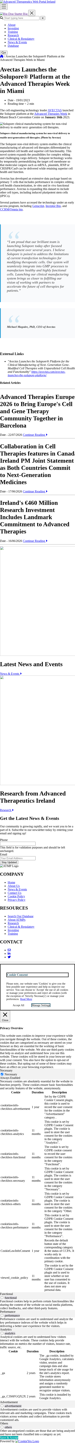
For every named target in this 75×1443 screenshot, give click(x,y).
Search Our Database (20, 916)
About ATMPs (16, 919)
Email (3, 854)
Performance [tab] (7, 1311)
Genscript (38, 206)
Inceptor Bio (53, 206)
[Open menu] (4, 6)
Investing (13, 28)
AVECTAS (55, 110)
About (11, 24)
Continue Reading (34, 434)
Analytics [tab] (6, 1329)
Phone (4, 840)
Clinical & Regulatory (21, 38)
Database (13, 45)
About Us (14, 886)
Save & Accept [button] (9, 1437)
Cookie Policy (16, 896)
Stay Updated (9, 862)
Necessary (11, 1074)
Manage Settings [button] (41, 1005)
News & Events (17, 42)
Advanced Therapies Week (50, 113)
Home (11, 882)
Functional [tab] (6, 1294)
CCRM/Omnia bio (11, 209)
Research (13, 35)
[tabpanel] (37, 1186)
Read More (26, 999)
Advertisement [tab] (9, 1402)
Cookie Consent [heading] (17, 974)
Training (13, 31)
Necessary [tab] (6, 1070)
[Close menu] (31, 13)
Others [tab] (4, 1423)
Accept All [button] (18, 1005)
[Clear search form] (42, 18)
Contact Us (14, 892)
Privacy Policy (16, 899)
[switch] (2, 1297)
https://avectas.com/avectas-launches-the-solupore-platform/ (36, 373)
